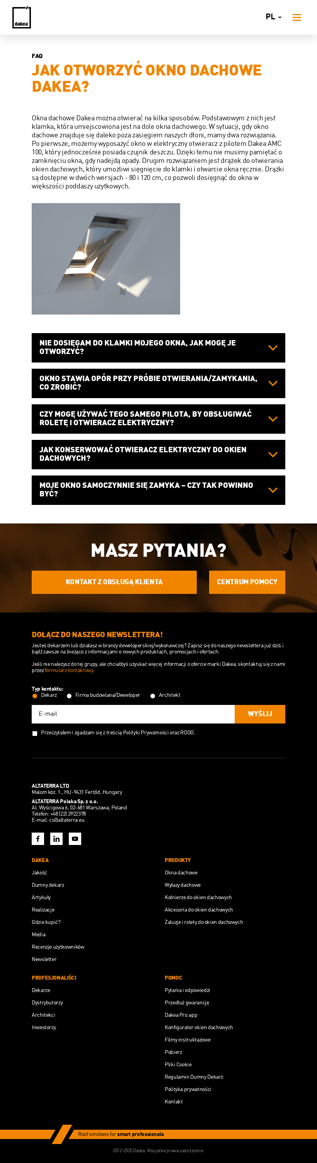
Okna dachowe (181, 873)
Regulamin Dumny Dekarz (194, 1077)
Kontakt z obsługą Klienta (114, 582)
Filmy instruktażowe (187, 1040)
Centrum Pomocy (247, 582)
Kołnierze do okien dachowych (198, 897)
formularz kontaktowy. (69, 670)
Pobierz (173, 1052)
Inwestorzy (44, 1027)
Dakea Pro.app (181, 1015)
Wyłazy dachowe (183, 885)
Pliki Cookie (178, 1064)
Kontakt (173, 1102)
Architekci (43, 1015)
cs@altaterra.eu (67, 820)
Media (38, 934)
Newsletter (44, 959)
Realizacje (43, 910)
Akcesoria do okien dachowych (199, 910)
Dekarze (41, 990)
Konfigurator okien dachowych (199, 1027)
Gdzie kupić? (46, 922)
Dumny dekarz (48, 885)
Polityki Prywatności (146, 732)
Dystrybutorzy (47, 1003)
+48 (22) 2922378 (68, 814)
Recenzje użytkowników (58, 947)
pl (270, 17)
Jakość (39, 873)
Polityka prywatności (188, 1089)
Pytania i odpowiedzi (187, 990)
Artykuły (41, 897)
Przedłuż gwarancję (187, 1003)
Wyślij (260, 714)
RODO (187, 732)
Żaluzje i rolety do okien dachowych (204, 922)
